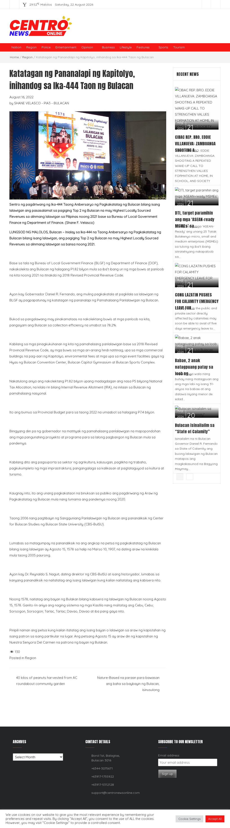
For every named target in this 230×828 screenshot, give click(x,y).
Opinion (87, 47)
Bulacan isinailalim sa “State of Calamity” (195, 428)
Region (31, 47)
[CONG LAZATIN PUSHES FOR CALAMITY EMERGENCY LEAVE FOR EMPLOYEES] (197, 275)
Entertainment (65, 47)
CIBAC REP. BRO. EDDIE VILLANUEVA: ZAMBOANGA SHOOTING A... (195, 143)
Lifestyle (126, 47)
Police (46, 47)
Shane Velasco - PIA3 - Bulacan (41, 103)
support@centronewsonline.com (115, 793)
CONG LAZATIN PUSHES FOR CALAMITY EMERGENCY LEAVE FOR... (197, 301)
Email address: (169, 755)
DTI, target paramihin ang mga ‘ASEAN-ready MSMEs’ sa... (194, 219)
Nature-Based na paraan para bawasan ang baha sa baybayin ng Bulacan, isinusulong (128, 683)
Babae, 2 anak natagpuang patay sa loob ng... (194, 367)
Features (143, 47)
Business (108, 47)
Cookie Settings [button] (189, 819)
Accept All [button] (215, 819)
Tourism (179, 47)
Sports (163, 47)
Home (14, 57)
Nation (16, 47)
